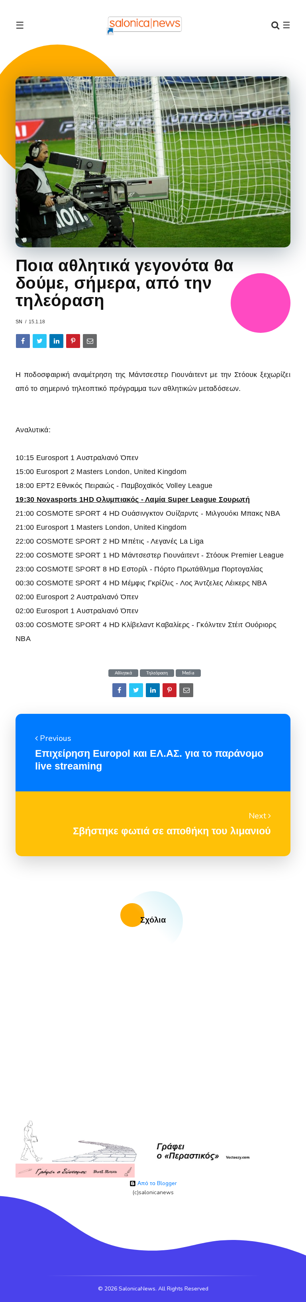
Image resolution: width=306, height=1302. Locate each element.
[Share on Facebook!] (23, 341)
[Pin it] (73, 341)
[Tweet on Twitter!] (40, 341)
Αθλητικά (123, 673)
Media (188, 673)
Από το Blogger (156, 1183)
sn (19, 322)
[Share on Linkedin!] (56, 341)
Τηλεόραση (157, 673)
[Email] (90, 341)
